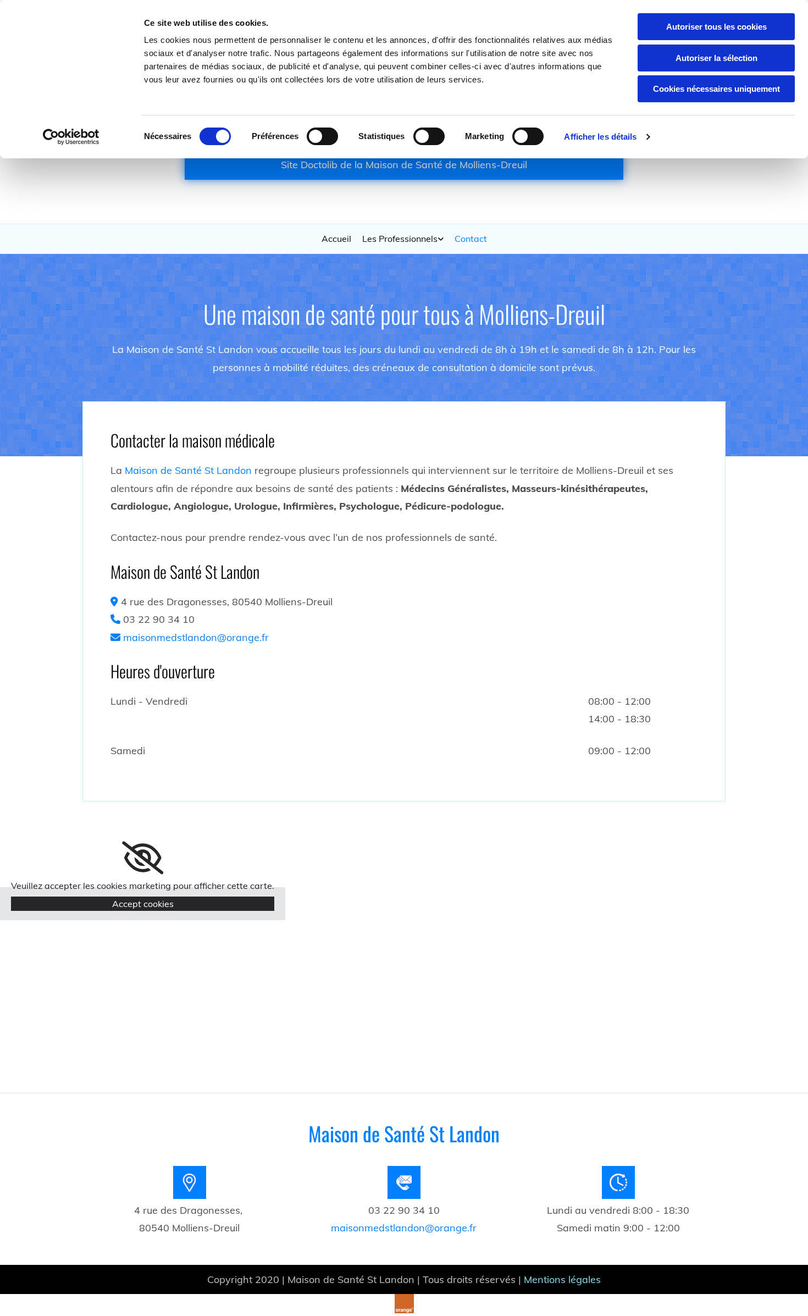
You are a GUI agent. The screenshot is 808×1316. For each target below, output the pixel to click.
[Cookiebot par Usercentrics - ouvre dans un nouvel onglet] (71, 137)
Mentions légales (562, 1279)
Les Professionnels (400, 238)
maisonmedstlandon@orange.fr (196, 637)
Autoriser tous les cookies (716, 26)
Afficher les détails (600, 136)
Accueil (336, 238)
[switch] (322, 136)
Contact (471, 238)
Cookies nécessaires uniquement (716, 88)
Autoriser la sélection (716, 58)
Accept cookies (143, 903)
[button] (404, 165)
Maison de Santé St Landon (188, 470)
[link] (403, 238)
